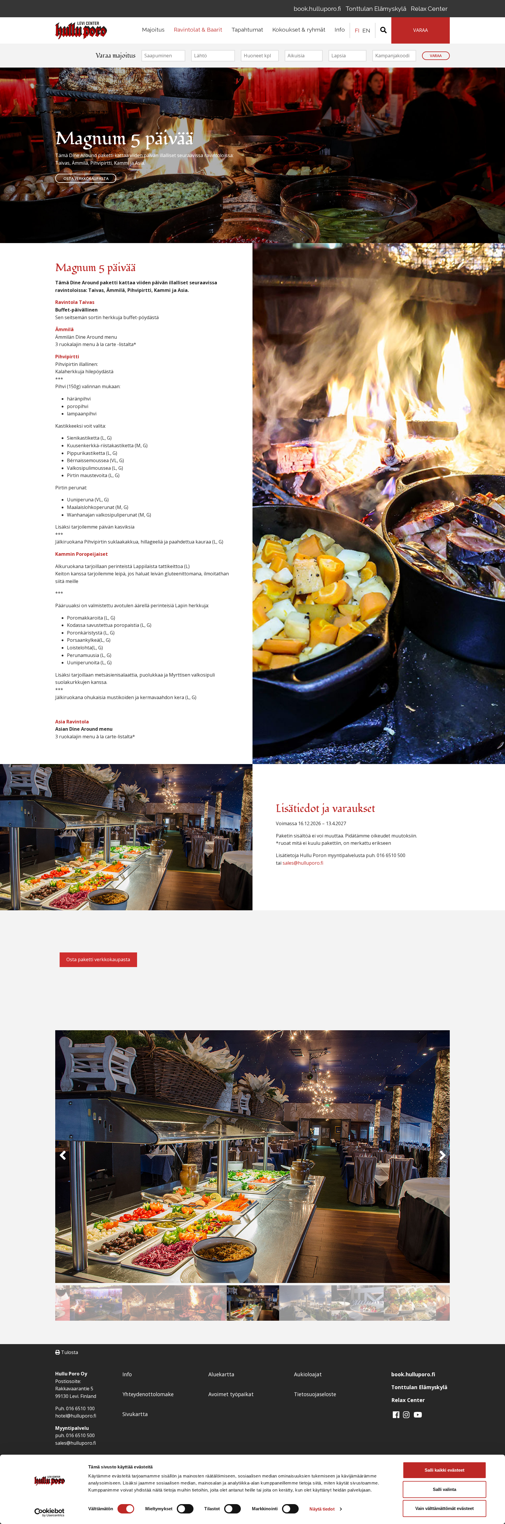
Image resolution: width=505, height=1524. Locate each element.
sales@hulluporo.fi (303, 863)
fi (357, 30)
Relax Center (429, 8)
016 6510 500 (80, 1435)
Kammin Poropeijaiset (81, 554)
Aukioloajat (308, 1374)
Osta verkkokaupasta (85, 178)
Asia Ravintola (72, 721)
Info (340, 29)
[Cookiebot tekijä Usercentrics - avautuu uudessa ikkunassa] (49, 1512)
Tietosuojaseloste (315, 1394)
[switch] (185, 1508)
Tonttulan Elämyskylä (375, 8)
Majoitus (153, 29)
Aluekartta (221, 1374)
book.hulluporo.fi (317, 8)
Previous (62, 1157)
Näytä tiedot (321, 1508)
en (366, 30)
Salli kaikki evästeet (444, 1470)
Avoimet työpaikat (231, 1394)
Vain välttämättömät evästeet (444, 1508)
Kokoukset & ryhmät (298, 29)
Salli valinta (444, 1489)
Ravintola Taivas (74, 302)
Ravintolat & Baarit (198, 29)
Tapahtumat (247, 29)
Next (442, 1157)
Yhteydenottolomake (148, 1394)
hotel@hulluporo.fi (75, 1416)
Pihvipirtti (67, 356)
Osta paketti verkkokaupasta (98, 959)
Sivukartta (135, 1414)
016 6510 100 (80, 1408)
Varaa (436, 55)
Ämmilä (64, 329)
